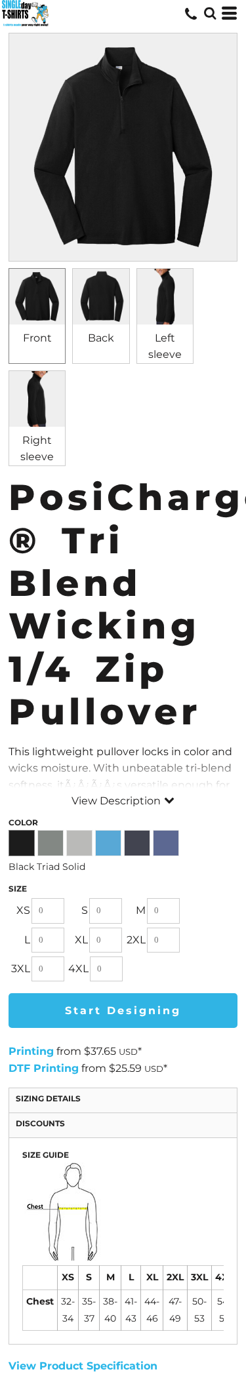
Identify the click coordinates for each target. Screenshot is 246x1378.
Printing (31, 1051)
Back (101, 338)
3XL (20, 968)
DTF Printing (44, 1068)
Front (37, 338)
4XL (78, 968)
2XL (136, 940)
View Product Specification (83, 1366)
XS (23, 910)
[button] (209, 13)
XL (81, 940)
